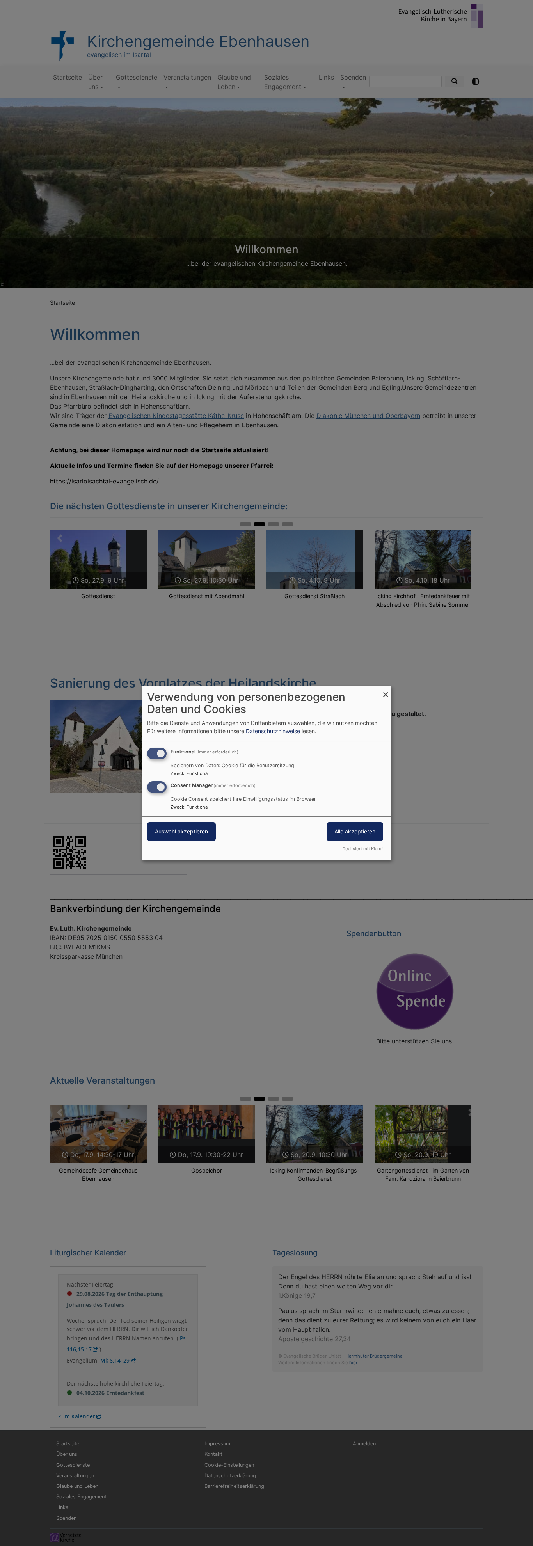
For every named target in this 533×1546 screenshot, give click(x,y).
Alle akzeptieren (354, 831)
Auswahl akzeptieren (181, 831)
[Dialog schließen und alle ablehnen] (385, 690)
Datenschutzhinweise (273, 731)
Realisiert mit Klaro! (363, 848)
